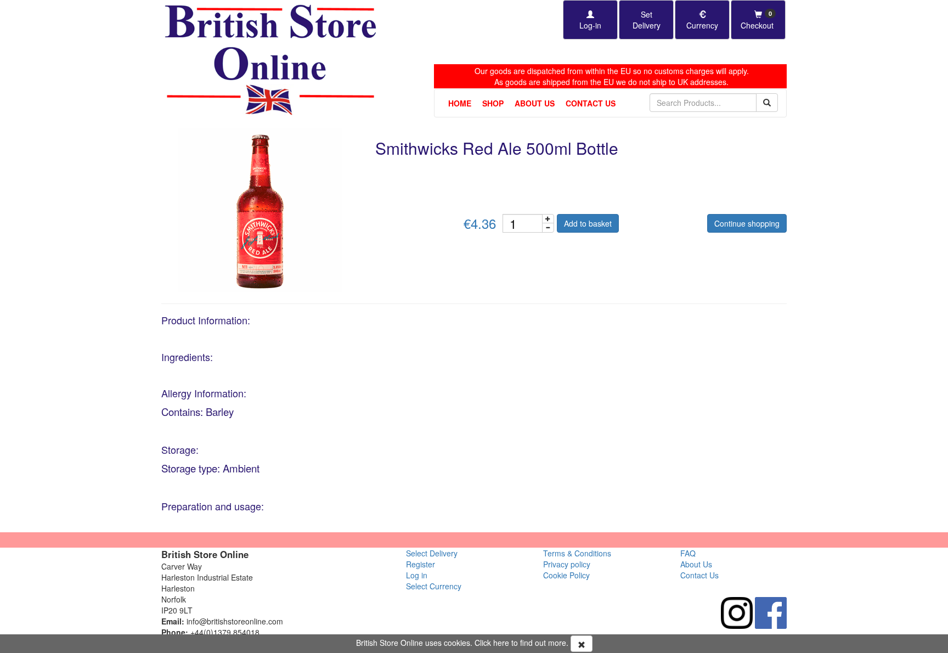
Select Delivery (432, 553)
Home (459, 103)
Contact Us (591, 103)
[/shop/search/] (767, 102)
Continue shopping (747, 223)
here (501, 642)
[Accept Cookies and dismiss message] (581, 643)
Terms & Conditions (577, 553)
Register (420, 564)
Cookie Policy (566, 575)
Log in (416, 575)
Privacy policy (566, 564)
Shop (493, 103)
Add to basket (588, 223)
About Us (535, 103)
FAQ (688, 553)
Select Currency (433, 586)
